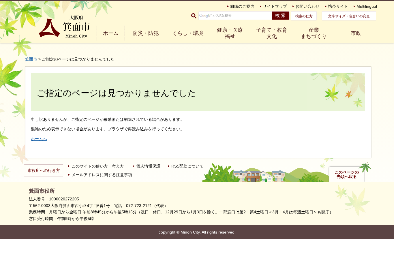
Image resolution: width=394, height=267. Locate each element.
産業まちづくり (314, 33)
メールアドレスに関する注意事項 (102, 174)
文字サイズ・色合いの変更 (349, 16)
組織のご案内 (242, 6)
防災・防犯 (146, 33)
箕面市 (31, 59)
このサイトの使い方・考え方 (98, 166)
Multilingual (367, 6)
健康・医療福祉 (230, 33)
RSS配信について (187, 166)
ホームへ (39, 138)
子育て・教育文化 (271, 33)
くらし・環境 (187, 33)
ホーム (111, 33)
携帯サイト (338, 6)
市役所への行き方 (44, 170)
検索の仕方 (304, 16)
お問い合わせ (307, 6)
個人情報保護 (148, 166)
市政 (356, 33)
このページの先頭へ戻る (347, 174)
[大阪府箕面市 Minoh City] (64, 27)
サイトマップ (275, 6)
